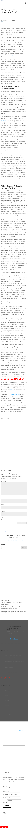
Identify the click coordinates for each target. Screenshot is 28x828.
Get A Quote (14, 639)
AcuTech (21, 730)
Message (5, 802)
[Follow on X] (7, 677)
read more (5, 439)
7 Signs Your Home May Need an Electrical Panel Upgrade (12, 429)
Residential (11, 431)
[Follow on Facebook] (3, 677)
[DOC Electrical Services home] (7, 2)
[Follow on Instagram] (10, 818)
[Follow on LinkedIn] (13, 818)
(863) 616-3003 (14, 537)
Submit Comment (22, 523)
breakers (3, 120)
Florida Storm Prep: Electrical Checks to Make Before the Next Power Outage (13, 453)
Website (3, 511)
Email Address (6, 794)
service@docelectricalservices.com (14, 540)
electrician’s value (15, 394)
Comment (4, 481)
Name (3, 498)
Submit (7, 805)
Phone (4, 797)
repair (11, 389)
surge (11, 55)
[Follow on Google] (11, 677)
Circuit (3, 25)
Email (3, 504)
